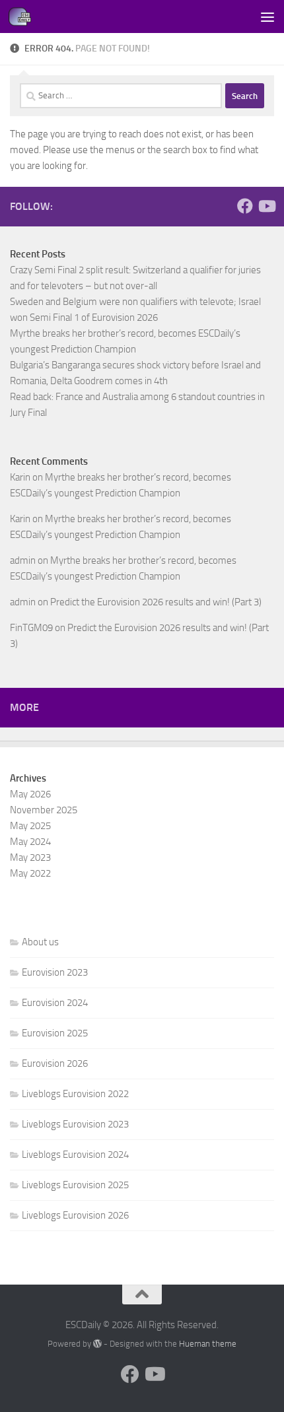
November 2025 (43, 810)
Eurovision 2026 (55, 1063)
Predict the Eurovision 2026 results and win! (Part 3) (156, 602)
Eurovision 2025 (55, 1033)
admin (23, 560)
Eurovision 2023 (55, 972)
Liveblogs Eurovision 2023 (75, 1124)
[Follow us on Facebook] (245, 206)
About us (40, 942)
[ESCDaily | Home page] (23, 16)
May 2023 (30, 857)
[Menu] (267, 16)
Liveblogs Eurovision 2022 (75, 1094)
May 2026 (30, 794)
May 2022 (30, 873)
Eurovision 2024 (55, 1003)
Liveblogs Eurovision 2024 (75, 1154)
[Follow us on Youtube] (266, 206)
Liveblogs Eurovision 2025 (75, 1185)
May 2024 (30, 842)
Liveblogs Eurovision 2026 (75, 1215)
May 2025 (30, 826)
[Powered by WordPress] (97, 1343)
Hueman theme (207, 1344)
